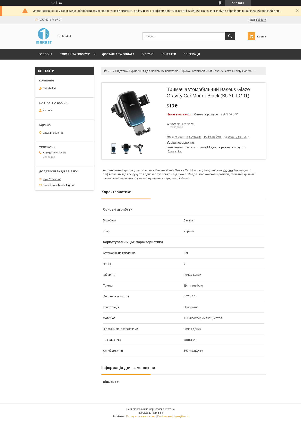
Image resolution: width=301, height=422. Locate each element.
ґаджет (228, 170)
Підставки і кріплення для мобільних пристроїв (146, 71)
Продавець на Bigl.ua (150, 412)
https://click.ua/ (52, 179)
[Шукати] (230, 36)
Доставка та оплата (118, 54)
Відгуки (147, 54)
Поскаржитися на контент (140, 416)
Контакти (168, 54)
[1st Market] (43, 43)
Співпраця (191, 54)
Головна (45, 54)
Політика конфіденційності (172, 416)
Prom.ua (170, 409)
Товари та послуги (75, 54)
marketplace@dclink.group (59, 184)
